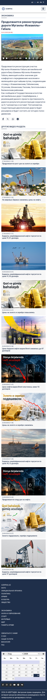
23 (6, 675)
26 (26, 675)
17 (13, 672)
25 (19, 675)
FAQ (2, 645)
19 (26, 672)
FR (43, 2)
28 (38, 675)
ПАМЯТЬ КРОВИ (7, 625)
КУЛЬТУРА (5, 600)
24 (13, 675)
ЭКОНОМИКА (7, 15)
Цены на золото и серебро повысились (18, 312)
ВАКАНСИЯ (5, 642)
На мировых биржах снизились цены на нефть (21, 200)
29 (44, 675)
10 (13, 669)
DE (41, 2)
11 (19, 669)
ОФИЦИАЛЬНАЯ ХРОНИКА (11, 591)
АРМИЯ (4, 597)
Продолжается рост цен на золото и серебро (20, 164)
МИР (3, 622)
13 (32, 669)
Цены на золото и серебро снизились (17, 425)
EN (38, 2)
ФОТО (3, 588)
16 (6, 672)
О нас (3, 636)
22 (44, 672)
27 (32, 675)
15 (44, 669)
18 (19, 672)
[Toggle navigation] (42, 8)
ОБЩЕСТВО (5, 602)
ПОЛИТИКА (5, 594)
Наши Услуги (7, 639)
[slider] (10, 58)
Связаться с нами (9, 633)
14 (38, 669)
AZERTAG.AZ (6, 585)
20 (32, 672)
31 (13, 679)
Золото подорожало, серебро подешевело (19, 536)
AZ (32, 2)
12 (26, 669)
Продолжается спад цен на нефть (16, 500)
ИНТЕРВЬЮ (5, 619)
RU (35, 2)
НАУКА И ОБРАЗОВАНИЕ (10, 613)
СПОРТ (4, 616)
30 (6, 679)
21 (38, 672)
